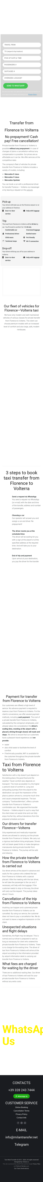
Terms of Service (21, 1166)
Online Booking (21, 1107)
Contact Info (21, 1118)
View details (7, 393)
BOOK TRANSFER (13, 642)
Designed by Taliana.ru (21, 1162)
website (29, 190)
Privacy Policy (21, 1114)
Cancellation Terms (21, 1111)
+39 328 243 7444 (21, 1090)
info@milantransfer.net (21, 1137)
